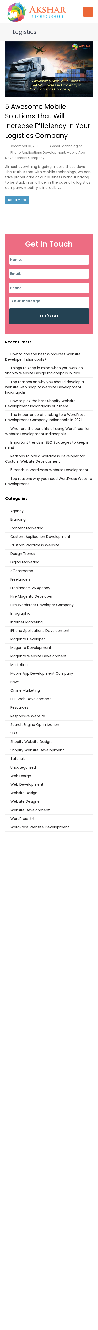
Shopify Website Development (37, 750)
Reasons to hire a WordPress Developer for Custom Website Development (45, 459)
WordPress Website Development (39, 827)
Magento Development (30, 647)
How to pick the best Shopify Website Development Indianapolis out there (40, 403)
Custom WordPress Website (34, 545)
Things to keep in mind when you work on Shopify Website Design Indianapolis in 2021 (44, 370)
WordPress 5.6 (22, 818)
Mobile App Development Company (41, 673)
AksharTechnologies (66, 146)
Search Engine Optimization (34, 724)
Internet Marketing (26, 622)
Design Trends (22, 553)
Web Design (20, 775)
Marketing (19, 664)
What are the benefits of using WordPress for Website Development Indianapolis (47, 431)
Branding (18, 519)
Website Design (23, 792)
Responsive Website (27, 716)
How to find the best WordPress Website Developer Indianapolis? (43, 357)
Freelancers (20, 579)
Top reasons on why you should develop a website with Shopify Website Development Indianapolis (44, 387)
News (14, 681)
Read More (17, 199)
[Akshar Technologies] (36, 11)
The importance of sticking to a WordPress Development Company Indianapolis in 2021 (45, 417)
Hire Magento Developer (31, 596)
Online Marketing (25, 690)
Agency (17, 510)
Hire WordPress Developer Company (42, 604)
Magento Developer (27, 639)
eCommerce (21, 570)
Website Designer (25, 801)
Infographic (20, 613)
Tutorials (17, 758)
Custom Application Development (40, 536)
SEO (13, 733)
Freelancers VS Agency (30, 587)
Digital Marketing (24, 562)
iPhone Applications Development (37, 152)
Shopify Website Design (31, 741)
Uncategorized (23, 767)
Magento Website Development (38, 656)
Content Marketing (26, 528)
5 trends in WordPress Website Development (49, 469)
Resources (19, 707)
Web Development (26, 784)
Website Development (30, 810)
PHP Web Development (30, 698)
